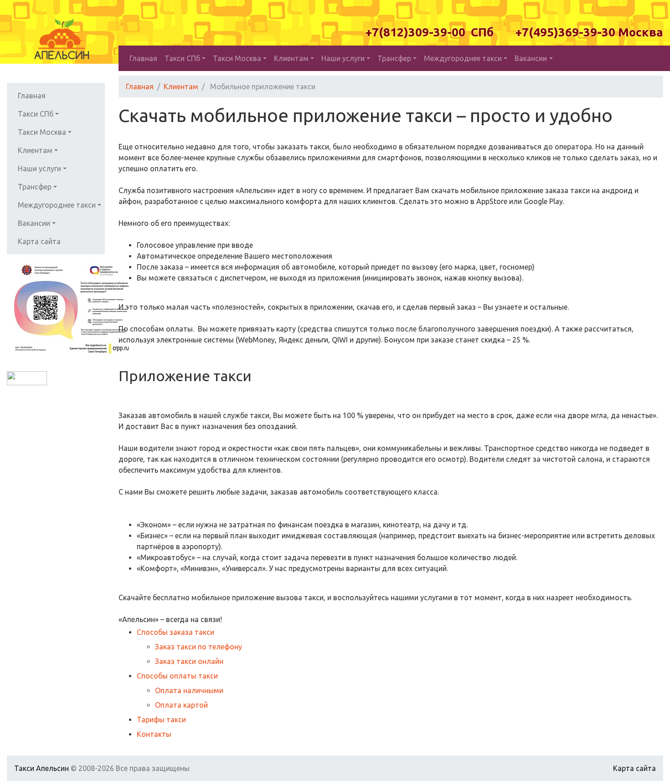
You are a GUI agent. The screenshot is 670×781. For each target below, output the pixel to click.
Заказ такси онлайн (189, 661)
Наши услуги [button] (343, 58)
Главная (143, 58)
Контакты (154, 734)
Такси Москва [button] (237, 58)
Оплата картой (181, 705)
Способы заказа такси (175, 632)
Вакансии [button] (531, 58)
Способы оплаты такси (177, 676)
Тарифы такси (161, 719)
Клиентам (181, 86)
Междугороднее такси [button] (463, 58)
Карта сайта (39, 241)
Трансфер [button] (394, 58)
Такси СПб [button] (182, 58)
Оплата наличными (189, 690)
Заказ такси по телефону (198, 647)
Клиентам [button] (291, 58)
